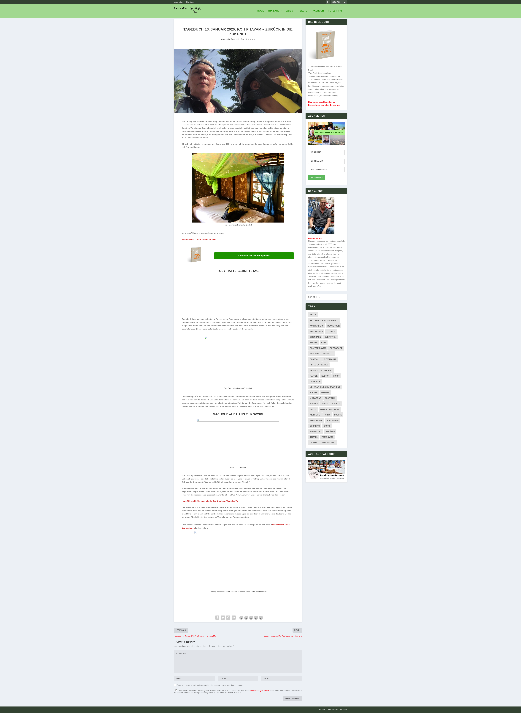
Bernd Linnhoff (315, 238)
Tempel (314, 437)
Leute (303, 11)
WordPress (211, 710)
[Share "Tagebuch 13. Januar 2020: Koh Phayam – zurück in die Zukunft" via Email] (233, 617)
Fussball (328, 354)
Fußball (315, 359)
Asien (289, 11)
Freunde (314, 354)
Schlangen (333, 420)
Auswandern (316, 326)
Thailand (273, 11)
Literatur (315, 381)
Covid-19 (331, 331)
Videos (313, 443)
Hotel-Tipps (335, 11)
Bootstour (333, 326)
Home (260, 11)
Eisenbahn (315, 337)
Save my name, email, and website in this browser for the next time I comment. (211, 685)
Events (313, 342)
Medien (313, 392)
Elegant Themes (190, 710)
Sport (327, 426)
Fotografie (336, 348)
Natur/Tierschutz (329, 409)
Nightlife (315, 415)
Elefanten (330, 337)
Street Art (316, 431)
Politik (338, 415)
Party (327, 415)
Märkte (336, 404)
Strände (330, 431)
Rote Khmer (316, 420)
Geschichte (330, 359)
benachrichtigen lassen (259, 690)
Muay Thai (330, 398)
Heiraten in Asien (319, 365)
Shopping (315, 426)
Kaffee (313, 376)
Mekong (325, 392)
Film (323, 342)
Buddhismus (316, 331)
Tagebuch (317, 11)
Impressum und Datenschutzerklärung (333, 710)
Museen (314, 404)
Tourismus (327, 437)
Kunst (336, 376)
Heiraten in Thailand (321, 370)
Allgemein (225, 39)
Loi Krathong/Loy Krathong (325, 387)
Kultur (325, 376)
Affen (313, 315)
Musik (325, 404)
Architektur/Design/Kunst (324, 320)
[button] (196, 296)
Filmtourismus (318, 348)
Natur (313, 409)
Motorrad (315, 398)
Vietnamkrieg (328, 443)
